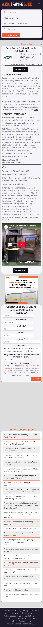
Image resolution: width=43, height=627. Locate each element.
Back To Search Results (31, 44)
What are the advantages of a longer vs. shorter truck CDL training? (20, 477)
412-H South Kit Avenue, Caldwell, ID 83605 (23, 65)
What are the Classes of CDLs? (16, 590)
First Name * (21, 313)
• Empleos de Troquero (22, 613)
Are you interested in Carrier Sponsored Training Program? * (21, 356)
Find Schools (11, 35)
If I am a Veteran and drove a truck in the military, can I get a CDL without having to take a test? (21, 514)
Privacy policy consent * (21, 363)
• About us (9, 619)
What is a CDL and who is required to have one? (21, 584)
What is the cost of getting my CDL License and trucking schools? (21, 497)
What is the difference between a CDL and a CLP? (21, 595)
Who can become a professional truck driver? (19, 577)
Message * (21, 345)
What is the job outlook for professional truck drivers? (20, 570)
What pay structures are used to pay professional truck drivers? (18, 557)
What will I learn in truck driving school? (20, 528)
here (36, 110)
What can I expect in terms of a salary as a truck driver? (21, 550)
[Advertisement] (21, 404)
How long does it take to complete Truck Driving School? (20, 463)
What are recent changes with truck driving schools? (18, 534)
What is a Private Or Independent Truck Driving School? (20, 449)
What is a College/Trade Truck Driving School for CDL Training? (19, 442)
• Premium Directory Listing (16, 611)
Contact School (20, 69)
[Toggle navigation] (39, 4)
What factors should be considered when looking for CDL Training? (20, 456)
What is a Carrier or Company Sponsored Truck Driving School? (20, 436)
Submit (36, 379)
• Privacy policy (24, 621)
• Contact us (21, 619)
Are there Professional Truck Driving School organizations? (21, 523)
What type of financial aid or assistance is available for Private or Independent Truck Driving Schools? (21, 505)
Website (26, 60)
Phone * (21, 332)
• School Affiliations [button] (26, 616)
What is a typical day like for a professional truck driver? (21, 564)
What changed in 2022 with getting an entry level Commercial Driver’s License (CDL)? (20, 542)
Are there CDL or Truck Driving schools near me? (19, 483)
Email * (22, 339)
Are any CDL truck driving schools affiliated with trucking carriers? (21, 470)
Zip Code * (21, 326)
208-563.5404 (28, 57)
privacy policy (22, 366)
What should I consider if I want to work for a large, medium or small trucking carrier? (21, 490)
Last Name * (21, 319)
